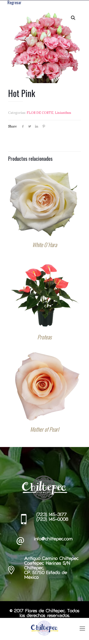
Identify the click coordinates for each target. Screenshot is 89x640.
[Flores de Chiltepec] (44, 627)
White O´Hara (44, 245)
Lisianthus (63, 113)
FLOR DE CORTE (40, 113)
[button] (73, 17)
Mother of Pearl (44, 429)
